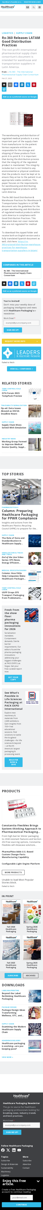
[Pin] (34, 84)
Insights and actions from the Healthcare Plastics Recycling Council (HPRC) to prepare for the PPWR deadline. (19, 525)
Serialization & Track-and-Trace (13, 553)
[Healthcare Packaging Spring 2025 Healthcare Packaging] (32, 947)
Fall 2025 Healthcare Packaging (11, 965)
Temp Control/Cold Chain (11, 389)
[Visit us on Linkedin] (14, 1150)
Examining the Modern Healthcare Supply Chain (14, 1029)
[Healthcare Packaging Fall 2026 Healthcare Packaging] (11, 911)
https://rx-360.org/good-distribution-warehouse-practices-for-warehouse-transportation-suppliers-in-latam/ (21, 246)
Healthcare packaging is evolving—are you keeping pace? (13, 1046)
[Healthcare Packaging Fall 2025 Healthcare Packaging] (11, 947)
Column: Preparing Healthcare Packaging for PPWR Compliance (20, 514)
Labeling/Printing (10, 990)
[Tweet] (28, 84)
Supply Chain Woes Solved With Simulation (14, 426)
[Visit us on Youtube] (19, 1150)
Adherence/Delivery (11, 1040)
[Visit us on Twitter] (8, 1150)
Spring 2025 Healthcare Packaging (31, 965)
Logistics (7, 33)
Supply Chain (24, 33)
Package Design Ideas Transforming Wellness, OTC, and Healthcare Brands (13, 1013)
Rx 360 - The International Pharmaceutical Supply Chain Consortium (18, 273)
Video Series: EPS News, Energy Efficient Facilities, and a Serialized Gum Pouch (13, 560)
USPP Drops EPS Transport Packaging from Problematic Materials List (13, 595)
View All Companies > (21, 369)
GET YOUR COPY (13, 678)
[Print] (4, 84)
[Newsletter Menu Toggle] (27, 7)
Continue (21, 1204)
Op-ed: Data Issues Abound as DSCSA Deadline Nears (11, 411)
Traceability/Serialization (14, 405)
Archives (30, 975)
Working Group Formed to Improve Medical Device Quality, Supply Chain (14, 444)
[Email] (10, 84)
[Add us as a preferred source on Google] (4, 89)
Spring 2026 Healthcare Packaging (31, 929)
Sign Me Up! (13, 330)
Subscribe (13, 975)
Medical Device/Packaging (14, 570)
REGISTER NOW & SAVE (13, 762)
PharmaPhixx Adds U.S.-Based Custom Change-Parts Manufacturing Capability (17, 854)
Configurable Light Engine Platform (21, 863)
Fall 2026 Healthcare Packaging (11, 929)
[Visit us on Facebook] (3, 1150)
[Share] (16, 84)
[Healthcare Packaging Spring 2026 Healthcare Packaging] (32, 911)
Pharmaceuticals (10, 507)
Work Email (9, 318)
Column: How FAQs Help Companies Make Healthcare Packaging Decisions (13, 576)
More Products (13, 872)
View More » (7, 1057)
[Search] (33, 7)
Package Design (9, 1007)
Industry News (9, 439)
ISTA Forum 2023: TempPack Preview (12, 394)
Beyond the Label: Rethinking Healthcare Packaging (14, 996)
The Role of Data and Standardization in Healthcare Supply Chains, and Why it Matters (13, 541)
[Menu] (39, 7)
